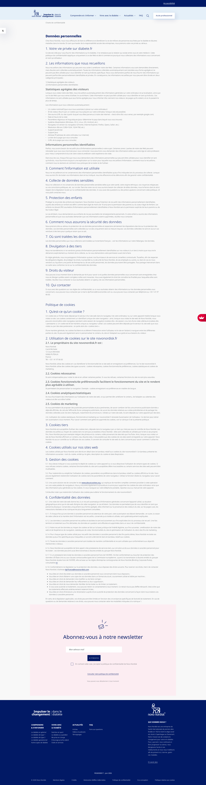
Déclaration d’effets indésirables (94, 780)
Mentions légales (59, 780)
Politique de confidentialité (121, 780)
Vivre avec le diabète (109, 15)
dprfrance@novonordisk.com (77, 569)
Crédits (74, 780)
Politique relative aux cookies (165, 780)
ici (57, 562)
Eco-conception (142, 780)
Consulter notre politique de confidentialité (103, 674)
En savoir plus (153, 762)
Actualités (129, 15)
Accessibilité (169, 3)
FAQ (141, 15)
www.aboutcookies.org (91, 482)
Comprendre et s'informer (82, 15)
